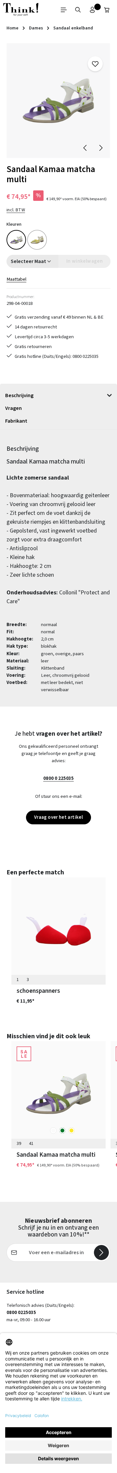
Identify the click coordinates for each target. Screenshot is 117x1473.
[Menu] (63, 9)
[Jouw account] (92, 9)
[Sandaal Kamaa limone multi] (37, 240)
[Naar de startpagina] (20, 10)
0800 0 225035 (58, 778)
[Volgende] (100, 148)
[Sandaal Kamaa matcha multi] (58, 100)
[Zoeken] (78, 9)
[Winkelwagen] (107, 9)
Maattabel (16, 279)
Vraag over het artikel (58, 817)
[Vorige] (85, 148)
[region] (58, 100)
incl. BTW (15, 210)
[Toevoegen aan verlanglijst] (95, 63)
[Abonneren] (101, 1252)
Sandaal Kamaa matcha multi (56, 1155)
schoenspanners (38, 991)
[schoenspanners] (58, 929)
